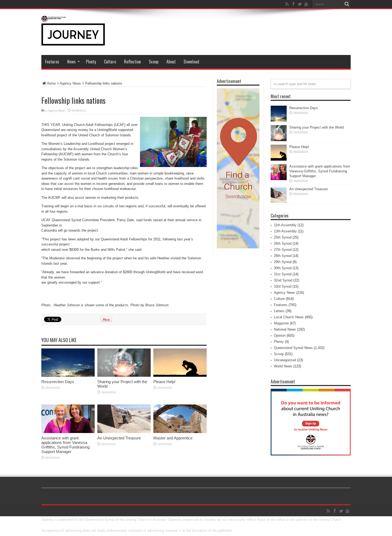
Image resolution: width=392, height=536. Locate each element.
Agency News (70, 83)
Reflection (132, 61)
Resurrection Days (57, 381)
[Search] (347, 4)
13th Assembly (285, 231)
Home (51, 83)
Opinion (280, 335)
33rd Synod (282, 286)
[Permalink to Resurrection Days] (68, 376)
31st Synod (282, 274)
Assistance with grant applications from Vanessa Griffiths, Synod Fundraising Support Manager (65, 445)
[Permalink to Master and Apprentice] (180, 432)
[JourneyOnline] (73, 41)
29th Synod (282, 262)
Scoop (153, 61)
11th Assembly (285, 225)
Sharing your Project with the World (316, 127)
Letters (279, 311)
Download (191, 61)
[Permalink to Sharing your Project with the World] (124, 376)
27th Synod (282, 250)
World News (283, 366)
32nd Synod (283, 280)
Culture (110, 61)
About (171, 61)
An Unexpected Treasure (119, 438)
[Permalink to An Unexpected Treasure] (124, 432)
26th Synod (282, 243)
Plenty (91, 61)
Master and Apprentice (173, 438)
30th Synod (282, 268)
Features (52, 61)
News (71, 61)
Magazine (281, 323)
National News (285, 329)
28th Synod (282, 256)
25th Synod (282, 237)
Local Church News (289, 317)
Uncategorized (285, 360)
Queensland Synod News (293, 348)
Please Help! (164, 381)
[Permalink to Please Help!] (180, 376)
